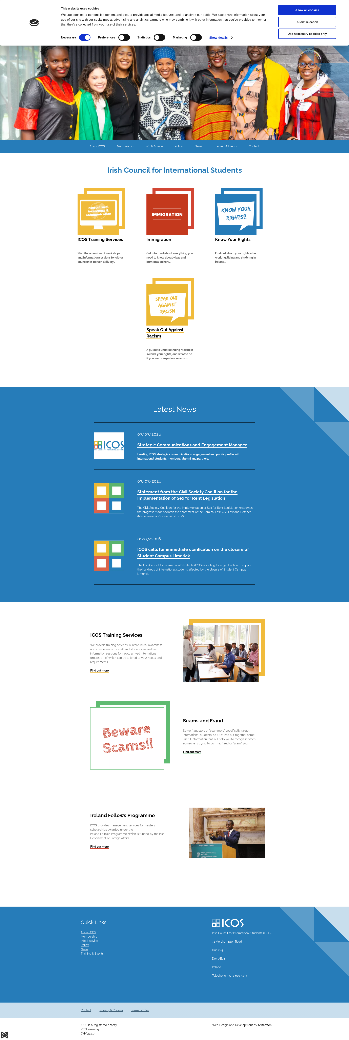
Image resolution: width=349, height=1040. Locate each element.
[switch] (124, 37)
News (198, 146)
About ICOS (97, 146)
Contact (254, 146)
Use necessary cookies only (307, 33)
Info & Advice (154, 146)
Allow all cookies (307, 10)
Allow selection (307, 22)
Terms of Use (140, 1010)
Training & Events (225, 146)
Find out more (99, 670)
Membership (125, 146)
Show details (218, 37)
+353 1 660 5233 (237, 975)
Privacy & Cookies (111, 1010)
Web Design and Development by (241, 1025)
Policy (179, 146)
